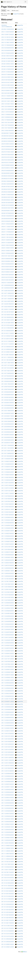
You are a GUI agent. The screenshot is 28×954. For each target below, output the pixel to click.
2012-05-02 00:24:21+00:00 (8, 200)
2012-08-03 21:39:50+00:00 (8, 141)
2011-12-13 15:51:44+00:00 (8, 325)
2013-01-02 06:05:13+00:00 (8, 90)
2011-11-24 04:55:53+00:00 (8, 616)
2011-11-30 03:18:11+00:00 (8, 509)
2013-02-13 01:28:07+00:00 (8, 61)
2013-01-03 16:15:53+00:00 (8, 87)
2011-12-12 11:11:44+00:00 (8, 344)
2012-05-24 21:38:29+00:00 (8, 192)
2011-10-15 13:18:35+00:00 (8, 896)
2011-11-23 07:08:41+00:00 (8, 664)
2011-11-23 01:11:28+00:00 (8, 760)
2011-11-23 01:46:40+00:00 (8, 738)
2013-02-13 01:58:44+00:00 (8, 58)
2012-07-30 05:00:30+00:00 (8, 146)
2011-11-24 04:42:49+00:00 (8, 624)
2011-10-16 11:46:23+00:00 (8, 885)
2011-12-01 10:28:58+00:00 (8, 453)
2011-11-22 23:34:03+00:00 (8, 840)
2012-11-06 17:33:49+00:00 (8, 125)
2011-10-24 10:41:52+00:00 (8, 877)
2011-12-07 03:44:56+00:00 (8, 376)
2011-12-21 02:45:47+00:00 (8, 314)
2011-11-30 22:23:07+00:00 (8, 469)
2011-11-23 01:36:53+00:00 (8, 752)
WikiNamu (25, 951)
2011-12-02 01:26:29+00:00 (8, 421)
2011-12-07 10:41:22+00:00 (8, 368)
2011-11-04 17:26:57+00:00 (8, 864)
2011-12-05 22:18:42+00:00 (8, 397)
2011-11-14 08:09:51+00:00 (8, 851)
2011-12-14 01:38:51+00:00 (8, 322)
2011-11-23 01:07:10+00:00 (8, 765)
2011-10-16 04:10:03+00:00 (8, 893)
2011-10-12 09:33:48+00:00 (8, 939)
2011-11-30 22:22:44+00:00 (8, 472)
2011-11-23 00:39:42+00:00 (8, 835)
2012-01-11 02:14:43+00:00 (8, 237)
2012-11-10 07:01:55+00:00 (8, 111)
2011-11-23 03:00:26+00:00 (8, 712)
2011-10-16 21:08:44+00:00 (8, 883)
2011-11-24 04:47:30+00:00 (8, 618)
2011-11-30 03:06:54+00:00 (8, 517)
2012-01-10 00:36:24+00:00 (8, 253)
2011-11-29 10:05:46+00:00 (8, 549)
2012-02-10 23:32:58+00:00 (8, 215)
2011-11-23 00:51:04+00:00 (8, 797)
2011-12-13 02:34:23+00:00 (8, 330)
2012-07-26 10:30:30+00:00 (8, 160)
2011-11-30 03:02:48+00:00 (8, 522)
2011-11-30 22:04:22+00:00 (8, 480)
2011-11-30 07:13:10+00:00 (8, 488)
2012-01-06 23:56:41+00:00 (8, 261)
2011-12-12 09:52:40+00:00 (8, 349)
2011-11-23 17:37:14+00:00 (8, 658)
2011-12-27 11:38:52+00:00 (8, 293)
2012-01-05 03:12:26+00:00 (8, 274)
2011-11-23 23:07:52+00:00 (8, 648)
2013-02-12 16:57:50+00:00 (8, 66)
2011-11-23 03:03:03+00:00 (8, 706)
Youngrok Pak (16, 13)
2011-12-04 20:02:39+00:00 (8, 408)
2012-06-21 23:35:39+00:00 (8, 184)
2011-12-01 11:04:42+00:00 (8, 445)
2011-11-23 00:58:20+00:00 (8, 781)
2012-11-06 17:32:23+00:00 (8, 127)
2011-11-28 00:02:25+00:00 (8, 576)
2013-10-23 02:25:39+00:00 (8, 50)
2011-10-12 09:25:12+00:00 (8, 944)
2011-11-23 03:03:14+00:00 (8, 704)
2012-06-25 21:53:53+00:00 (8, 176)
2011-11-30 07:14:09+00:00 (8, 485)
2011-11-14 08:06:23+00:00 (8, 856)
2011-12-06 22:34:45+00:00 (8, 381)
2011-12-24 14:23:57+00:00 (8, 301)
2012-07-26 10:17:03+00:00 (8, 162)
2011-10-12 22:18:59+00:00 (8, 917)
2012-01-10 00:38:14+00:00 (8, 250)
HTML (8, 10)
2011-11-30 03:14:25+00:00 (8, 514)
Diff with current (15, 10)
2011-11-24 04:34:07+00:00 (8, 629)
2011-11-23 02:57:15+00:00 (8, 714)
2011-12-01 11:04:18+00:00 (8, 448)
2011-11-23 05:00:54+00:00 (8, 688)
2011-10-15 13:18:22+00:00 (8, 899)
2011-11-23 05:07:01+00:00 (8, 674)
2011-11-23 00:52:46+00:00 (8, 792)
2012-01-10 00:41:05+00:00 (8, 245)
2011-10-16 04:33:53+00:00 (8, 888)
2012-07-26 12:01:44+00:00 (8, 157)
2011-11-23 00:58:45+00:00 (8, 776)
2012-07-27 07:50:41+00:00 (8, 152)
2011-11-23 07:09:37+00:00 (8, 661)
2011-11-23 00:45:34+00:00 (8, 816)
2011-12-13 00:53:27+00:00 (8, 336)
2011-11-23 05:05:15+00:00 (8, 680)
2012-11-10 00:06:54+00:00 (8, 114)
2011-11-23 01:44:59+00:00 (8, 744)
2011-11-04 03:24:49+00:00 (8, 867)
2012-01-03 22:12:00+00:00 (8, 280)
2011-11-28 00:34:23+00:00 (8, 573)
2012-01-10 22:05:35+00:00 (8, 240)
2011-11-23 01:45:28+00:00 (8, 741)
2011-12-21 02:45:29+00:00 (8, 317)
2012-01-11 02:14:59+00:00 (8, 234)
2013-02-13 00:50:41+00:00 (8, 63)
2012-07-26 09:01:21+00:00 (8, 168)
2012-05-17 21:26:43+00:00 (8, 194)
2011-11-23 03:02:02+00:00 (8, 709)
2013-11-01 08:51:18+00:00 (8, 42)
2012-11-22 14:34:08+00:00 (8, 106)
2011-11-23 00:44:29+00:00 (8, 821)
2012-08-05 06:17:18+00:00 (8, 133)
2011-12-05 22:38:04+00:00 (8, 394)
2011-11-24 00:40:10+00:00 (8, 645)
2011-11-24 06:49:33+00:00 (8, 602)
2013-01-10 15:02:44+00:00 (8, 71)
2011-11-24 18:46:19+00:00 (8, 592)
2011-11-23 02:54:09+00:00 (8, 717)
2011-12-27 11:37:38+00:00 (8, 296)
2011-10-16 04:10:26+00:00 (8, 891)
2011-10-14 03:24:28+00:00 (8, 904)
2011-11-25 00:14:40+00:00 (8, 589)
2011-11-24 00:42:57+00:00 (8, 640)
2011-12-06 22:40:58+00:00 (8, 378)
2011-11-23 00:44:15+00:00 (8, 824)
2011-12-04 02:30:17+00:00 (8, 416)
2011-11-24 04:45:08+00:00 (8, 621)
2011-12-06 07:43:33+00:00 (8, 386)
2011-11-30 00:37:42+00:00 (8, 544)
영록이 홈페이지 (7, 2)
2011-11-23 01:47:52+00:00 (8, 733)
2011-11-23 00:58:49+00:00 (8, 773)
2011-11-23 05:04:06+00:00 (8, 685)
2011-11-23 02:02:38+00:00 (8, 725)
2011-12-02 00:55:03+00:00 (8, 426)
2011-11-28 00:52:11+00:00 (8, 570)
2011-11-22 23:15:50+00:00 (8, 843)
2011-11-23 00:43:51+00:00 (8, 827)
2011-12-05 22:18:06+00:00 (8, 400)
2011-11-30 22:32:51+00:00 (8, 458)
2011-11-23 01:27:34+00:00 (8, 754)
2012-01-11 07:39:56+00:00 (8, 231)
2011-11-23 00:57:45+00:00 (8, 784)
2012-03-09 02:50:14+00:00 (8, 210)
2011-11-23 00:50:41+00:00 (8, 800)
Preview (3, 10)
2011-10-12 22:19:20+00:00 (8, 915)
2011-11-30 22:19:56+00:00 (8, 477)
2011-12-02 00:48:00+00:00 (8, 440)
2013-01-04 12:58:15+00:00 (8, 85)
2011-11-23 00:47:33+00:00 (8, 813)
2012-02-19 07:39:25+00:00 (8, 213)
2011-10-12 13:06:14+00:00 (8, 925)
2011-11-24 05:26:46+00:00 (8, 610)
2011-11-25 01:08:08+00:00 (8, 586)
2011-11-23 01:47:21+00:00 (8, 736)
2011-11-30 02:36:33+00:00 (8, 536)
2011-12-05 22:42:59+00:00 (8, 392)
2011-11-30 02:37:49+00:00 (8, 533)
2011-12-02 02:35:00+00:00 (8, 418)
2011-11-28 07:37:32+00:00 (8, 565)
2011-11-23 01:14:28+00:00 (8, 757)
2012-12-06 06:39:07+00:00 (8, 98)
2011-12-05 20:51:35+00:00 (8, 402)
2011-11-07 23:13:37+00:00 (8, 861)
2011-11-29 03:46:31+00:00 (8, 557)
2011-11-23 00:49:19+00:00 (8, 805)
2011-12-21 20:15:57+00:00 (8, 312)
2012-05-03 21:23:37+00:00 (8, 197)
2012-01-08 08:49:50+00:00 (8, 258)
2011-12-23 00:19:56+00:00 (8, 304)
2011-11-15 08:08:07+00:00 (8, 848)
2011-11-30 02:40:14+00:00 (8, 530)
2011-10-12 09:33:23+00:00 (8, 941)
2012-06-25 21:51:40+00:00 (8, 178)
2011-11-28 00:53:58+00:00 (8, 568)
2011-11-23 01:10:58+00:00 (8, 762)
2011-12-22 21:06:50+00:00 (8, 306)
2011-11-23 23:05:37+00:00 (8, 650)
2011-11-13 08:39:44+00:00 (8, 859)
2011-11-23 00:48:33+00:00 (8, 811)
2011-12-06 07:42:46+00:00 (8, 389)
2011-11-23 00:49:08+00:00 (8, 808)
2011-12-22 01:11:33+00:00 (8, 309)
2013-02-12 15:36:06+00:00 (8, 69)
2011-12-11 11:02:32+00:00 (8, 357)
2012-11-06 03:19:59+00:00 (8, 130)
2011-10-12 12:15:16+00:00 (8, 933)
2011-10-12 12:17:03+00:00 (8, 928)
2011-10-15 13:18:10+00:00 (8, 901)
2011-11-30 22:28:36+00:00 (8, 464)
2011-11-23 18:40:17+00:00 (8, 656)
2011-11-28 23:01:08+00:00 (8, 562)
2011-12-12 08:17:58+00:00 (8, 354)
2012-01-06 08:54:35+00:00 (8, 269)
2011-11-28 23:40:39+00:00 (8, 560)
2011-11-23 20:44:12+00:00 (8, 653)
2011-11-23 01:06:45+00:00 (8, 768)
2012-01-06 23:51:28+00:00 (8, 266)
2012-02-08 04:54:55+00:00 (8, 218)
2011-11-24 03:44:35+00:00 (8, 634)
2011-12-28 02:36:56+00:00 (8, 285)
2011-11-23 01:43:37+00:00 (8, 746)
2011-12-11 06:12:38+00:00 (8, 360)
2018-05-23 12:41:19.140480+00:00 (7, 26)
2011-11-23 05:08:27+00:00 (8, 672)
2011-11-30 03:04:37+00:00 (8, 520)
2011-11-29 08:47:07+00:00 (8, 552)
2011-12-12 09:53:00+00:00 (8, 346)
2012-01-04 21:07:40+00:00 (8, 277)
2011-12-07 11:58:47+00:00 (8, 362)
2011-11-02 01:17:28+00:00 (8, 869)
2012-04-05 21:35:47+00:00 (8, 208)
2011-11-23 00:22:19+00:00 (8, 837)
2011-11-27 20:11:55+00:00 (8, 581)
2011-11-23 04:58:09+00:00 (8, 690)
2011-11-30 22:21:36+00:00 (8, 474)
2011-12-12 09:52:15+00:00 (8, 352)
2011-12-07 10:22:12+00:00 (8, 370)
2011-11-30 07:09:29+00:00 (8, 496)
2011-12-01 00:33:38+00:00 (8, 456)
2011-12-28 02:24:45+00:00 (8, 288)
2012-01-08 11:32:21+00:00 (8, 256)
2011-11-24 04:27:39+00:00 (8, 632)
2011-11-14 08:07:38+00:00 (8, 853)
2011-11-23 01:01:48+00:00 (8, 771)
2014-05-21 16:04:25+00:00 (8, 29)
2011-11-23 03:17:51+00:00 (8, 698)
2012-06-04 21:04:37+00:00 (8, 189)
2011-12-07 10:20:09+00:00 (8, 373)
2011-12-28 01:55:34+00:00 (8, 290)
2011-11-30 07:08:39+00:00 (8, 498)
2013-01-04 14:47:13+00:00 (8, 82)
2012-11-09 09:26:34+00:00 (8, 117)
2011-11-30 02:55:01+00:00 (8, 525)
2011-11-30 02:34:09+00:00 (8, 538)
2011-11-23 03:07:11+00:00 (8, 701)
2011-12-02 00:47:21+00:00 (8, 442)
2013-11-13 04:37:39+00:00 (8, 31)
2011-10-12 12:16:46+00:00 (8, 931)
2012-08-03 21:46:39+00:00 (8, 138)
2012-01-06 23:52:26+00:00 (8, 264)
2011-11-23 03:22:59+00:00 (8, 696)
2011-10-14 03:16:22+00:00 (8, 909)
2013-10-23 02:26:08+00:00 (8, 47)
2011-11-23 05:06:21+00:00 (8, 677)
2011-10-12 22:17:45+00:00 (8, 920)
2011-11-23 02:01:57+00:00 (8, 730)
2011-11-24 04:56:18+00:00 (8, 613)
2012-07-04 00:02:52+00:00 (8, 170)
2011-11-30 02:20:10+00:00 (8, 541)
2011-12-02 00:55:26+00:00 (8, 424)
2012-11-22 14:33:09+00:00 (8, 109)
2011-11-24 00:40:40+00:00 (8, 642)
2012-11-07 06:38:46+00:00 (8, 119)
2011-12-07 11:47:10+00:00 (8, 365)
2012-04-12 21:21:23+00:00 (8, 205)
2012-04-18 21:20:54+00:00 (8, 202)
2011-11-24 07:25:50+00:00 (8, 600)
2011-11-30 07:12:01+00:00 (8, 490)
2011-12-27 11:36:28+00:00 (8, 298)
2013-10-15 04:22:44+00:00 (8, 53)
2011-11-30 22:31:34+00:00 (8, 461)
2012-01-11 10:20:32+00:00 (8, 229)
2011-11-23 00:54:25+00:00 (8, 789)
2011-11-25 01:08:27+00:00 (8, 584)
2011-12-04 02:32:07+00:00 (8, 413)
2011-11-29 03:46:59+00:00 (8, 554)
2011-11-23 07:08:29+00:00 (8, 666)
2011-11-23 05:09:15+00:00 (8, 669)
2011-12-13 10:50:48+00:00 (8, 328)
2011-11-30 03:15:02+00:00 (8, 512)
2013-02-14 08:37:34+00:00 (8, 55)
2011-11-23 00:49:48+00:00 (8, 803)
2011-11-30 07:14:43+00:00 (8, 482)
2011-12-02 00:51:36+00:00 (8, 434)
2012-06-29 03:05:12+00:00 (8, 173)
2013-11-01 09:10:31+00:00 (8, 37)
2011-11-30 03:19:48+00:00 (8, 504)
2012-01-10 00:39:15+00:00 (8, 248)
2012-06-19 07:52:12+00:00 (8, 186)
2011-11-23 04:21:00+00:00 (8, 693)
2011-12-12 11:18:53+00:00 (8, 341)
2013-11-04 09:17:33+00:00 (8, 34)
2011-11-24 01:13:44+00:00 (8, 637)
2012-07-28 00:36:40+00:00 (8, 149)
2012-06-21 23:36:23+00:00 (8, 181)
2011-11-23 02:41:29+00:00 (8, 720)
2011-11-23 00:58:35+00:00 (8, 779)
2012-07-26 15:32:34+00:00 (8, 154)
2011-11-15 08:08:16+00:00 (8, 845)
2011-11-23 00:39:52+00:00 (8, 832)
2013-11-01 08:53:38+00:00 (8, 39)
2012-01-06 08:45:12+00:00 (8, 272)
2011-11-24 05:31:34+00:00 (8, 605)
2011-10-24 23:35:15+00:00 (8, 875)
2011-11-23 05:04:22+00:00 (8, 682)
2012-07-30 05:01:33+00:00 (8, 144)
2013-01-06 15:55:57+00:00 (8, 77)
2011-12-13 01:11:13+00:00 (8, 333)
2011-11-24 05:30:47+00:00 (8, 608)
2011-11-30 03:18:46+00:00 (8, 506)
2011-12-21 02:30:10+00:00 (8, 320)
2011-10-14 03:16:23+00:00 (8, 907)
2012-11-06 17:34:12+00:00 (8, 122)
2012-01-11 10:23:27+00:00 (8, 226)
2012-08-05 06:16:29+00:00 (8, 135)
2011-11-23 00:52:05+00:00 (8, 795)
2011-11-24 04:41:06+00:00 (8, 626)
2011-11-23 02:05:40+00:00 (8, 722)
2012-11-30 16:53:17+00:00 (8, 103)
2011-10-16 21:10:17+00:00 (8, 880)
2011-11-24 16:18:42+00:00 (8, 594)
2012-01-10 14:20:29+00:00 (8, 242)
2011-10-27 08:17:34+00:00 (8, 872)
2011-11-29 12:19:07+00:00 (8, 546)
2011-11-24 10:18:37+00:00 (8, 597)
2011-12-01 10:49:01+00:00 (8, 450)
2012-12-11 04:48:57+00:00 (8, 95)
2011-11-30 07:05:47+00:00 (8, 501)
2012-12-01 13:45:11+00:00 (8, 101)
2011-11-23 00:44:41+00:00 (8, 819)
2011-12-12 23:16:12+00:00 (8, 338)
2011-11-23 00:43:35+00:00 (8, 829)
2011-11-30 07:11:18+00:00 (8, 493)
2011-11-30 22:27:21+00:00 (8, 466)
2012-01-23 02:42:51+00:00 (8, 221)
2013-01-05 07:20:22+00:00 (8, 79)
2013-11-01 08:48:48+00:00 (8, 45)
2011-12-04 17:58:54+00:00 (8, 410)
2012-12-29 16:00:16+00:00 (8, 93)
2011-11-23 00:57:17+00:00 (8, 787)
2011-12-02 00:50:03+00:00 (8, 437)
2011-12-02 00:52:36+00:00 (8, 432)
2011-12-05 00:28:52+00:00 (8, 405)
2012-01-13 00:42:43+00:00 (8, 223)
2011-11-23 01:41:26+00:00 (8, 749)
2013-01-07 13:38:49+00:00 (8, 74)
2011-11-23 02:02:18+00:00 (8, 728)
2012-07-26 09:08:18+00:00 (8, 165)
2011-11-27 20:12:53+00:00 (8, 578)
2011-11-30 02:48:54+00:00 (8, 528)
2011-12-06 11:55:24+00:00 (8, 384)
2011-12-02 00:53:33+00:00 (8, 429)
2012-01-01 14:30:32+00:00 (8, 282)
